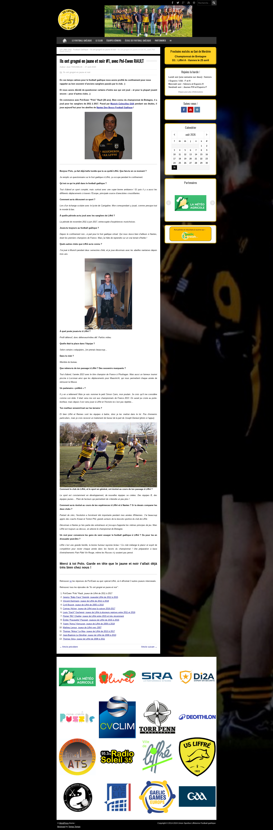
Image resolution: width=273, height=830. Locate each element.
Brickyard (61, 827)
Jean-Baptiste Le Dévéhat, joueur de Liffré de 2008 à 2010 (89, 635)
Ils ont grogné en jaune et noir (103, 50)
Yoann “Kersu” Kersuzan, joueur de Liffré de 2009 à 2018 (89, 624)
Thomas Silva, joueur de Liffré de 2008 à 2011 (84, 639)
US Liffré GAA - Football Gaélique (74, 50)
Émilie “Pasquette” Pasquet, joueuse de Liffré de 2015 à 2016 (91, 620)
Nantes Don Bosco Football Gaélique (115, 107)
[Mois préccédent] (174, 135)
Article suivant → (149, 647)
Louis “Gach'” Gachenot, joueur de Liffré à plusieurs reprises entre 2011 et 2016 (99, 612)
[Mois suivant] (206, 135)
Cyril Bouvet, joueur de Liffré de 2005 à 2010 (83, 605)
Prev (168, 202)
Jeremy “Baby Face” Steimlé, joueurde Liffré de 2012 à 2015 (90, 597)
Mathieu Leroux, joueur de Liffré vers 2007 (82, 627)
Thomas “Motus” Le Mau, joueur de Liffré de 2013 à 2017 (89, 631)
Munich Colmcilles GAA (122, 104)
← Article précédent (69, 647)
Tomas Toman (74, 827)
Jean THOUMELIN (74, 67)
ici (71, 581)
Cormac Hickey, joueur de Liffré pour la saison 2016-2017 (89, 608)
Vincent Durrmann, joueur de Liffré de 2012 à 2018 (86, 601)
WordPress (64, 823)
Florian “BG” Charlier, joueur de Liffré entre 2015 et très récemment (93, 616)
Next (212, 202)
